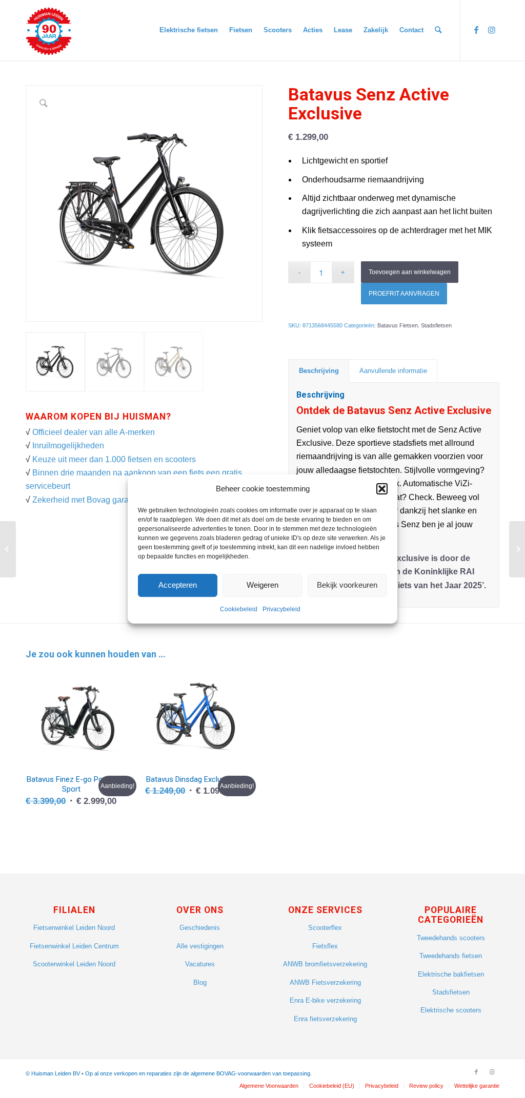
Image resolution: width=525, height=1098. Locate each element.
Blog (200, 982)
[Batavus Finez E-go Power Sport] (8, 549)
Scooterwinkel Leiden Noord (74, 964)
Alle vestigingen (200, 946)
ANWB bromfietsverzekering (325, 964)
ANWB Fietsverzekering (325, 982)
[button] (382, 489)
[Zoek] (438, 30)
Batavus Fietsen (397, 325)
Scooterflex (325, 927)
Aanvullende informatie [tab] (393, 371)
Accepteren (177, 585)
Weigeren (262, 585)
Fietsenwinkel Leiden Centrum (74, 946)
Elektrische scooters (450, 1010)
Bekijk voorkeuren (347, 585)
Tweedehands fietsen (450, 956)
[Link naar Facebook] (476, 29)
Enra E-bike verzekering (325, 1000)
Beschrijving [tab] (319, 371)
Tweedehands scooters (451, 938)
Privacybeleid (281, 609)
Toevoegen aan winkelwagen (410, 272)
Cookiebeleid (238, 609)
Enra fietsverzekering (325, 1019)
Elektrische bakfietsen (451, 974)
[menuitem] (189, 30)
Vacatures (200, 964)
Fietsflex (325, 946)
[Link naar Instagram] (491, 29)
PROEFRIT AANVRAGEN (404, 293)
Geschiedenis (199, 927)
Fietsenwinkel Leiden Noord (74, 927)
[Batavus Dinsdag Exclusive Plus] (517, 549)
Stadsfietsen (436, 325)
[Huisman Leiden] (52, 30)
